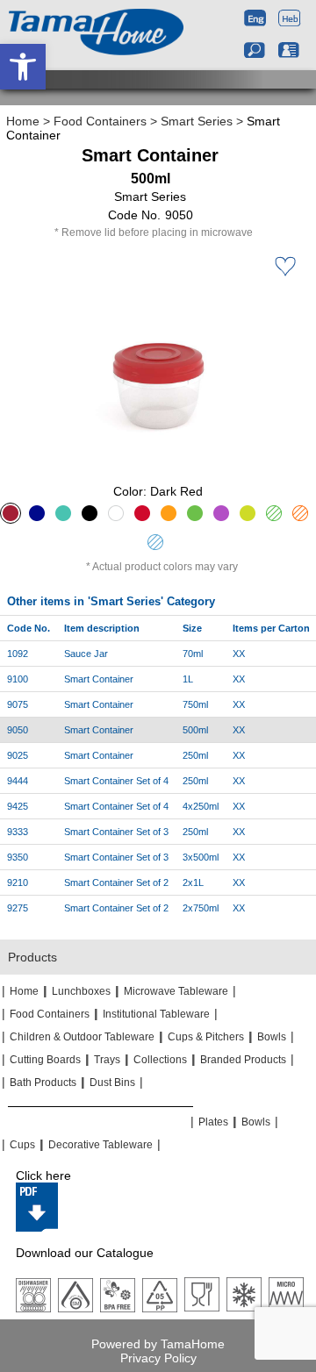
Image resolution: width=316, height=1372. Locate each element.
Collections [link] (160, 1060)
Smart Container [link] (98, 679)
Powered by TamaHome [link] (158, 1344)
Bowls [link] (271, 1037)
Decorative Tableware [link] (100, 1145)
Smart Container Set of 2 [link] (116, 882)
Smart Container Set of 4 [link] (116, 780)
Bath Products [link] (43, 1082)
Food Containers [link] (100, 121)
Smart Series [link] (197, 121)
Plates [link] (213, 1122)
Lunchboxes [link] (81, 991)
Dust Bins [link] (112, 1082)
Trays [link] (107, 1060)
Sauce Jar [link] (86, 653)
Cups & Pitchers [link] (206, 1037)
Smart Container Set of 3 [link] (116, 831)
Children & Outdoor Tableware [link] (82, 1037)
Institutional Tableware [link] (156, 1014)
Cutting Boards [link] (45, 1060)
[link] (23, 66)
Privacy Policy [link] (158, 1358)
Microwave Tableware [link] (176, 991)
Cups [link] (22, 1145)
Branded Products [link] (243, 1060)
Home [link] (23, 121)
